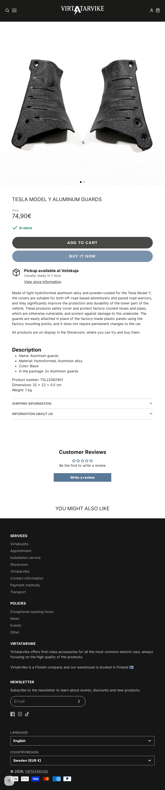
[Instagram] (20, 714)
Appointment (20, 551)
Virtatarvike (19, 571)
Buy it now (82, 256)
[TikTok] (27, 714)
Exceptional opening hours (32, 611)
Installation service (25, 557)
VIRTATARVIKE (36, 771)
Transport (18, 592)
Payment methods (25, 585)
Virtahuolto (19, 544)
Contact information (26, 578)
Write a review (82, 477)
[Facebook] (12, 714)
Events (15, 625)
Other (14, 632)
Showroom (19, 564)
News (14, 618)
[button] (81, 182)
